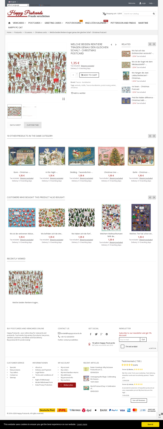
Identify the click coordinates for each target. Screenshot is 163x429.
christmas (74, 88)
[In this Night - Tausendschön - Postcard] (51, 156)
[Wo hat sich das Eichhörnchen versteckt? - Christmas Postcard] (126, 53)
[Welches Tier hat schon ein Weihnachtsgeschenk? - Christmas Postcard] (141, 217)
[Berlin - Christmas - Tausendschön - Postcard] (141, 156)
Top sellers (14, 372)
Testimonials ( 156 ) (131, 361)
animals (77, 85)
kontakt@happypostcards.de (71, 333)
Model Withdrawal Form (44, 382)
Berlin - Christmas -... (141, 172)
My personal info (66, 377)
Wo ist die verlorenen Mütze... (22, 233)
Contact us (14, 375)
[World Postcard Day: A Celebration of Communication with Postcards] (86, 388)
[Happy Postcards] (28, 14)
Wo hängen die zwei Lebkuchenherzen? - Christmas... (140, 75)
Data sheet (15, 125)
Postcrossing (74, 22)
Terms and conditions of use (42, 376)
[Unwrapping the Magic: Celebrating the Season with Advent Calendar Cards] (86, 378)
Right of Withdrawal (42, 380)
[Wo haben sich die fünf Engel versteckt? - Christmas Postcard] (81, 217)
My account (64, 367)
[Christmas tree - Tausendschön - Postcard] (111, 156)
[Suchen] (154, 13)
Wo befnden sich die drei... (51, 233)
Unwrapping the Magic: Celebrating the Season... (103, 378)
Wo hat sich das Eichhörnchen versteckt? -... (143, 51)
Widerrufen (68, 385)
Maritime (143, 23)
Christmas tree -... (111, 172)
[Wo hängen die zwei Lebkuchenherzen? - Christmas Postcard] (126, 76)
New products (15, 370)
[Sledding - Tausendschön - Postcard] (81, 156)
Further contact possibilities (68, 340)
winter (113, 85)
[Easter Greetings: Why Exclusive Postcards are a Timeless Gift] (86, 369)
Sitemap (13, 377)
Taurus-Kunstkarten (93, 85)
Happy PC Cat (15, 27)
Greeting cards (53, 23)
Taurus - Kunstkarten (83, 82)
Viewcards (18, 23)
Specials (13, 367)
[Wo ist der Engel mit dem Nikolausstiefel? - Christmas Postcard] (126, 64)
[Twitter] (96, 334)
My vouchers (65, 380)
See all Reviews (139, 400)
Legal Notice (39, 372)
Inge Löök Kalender (96, 22)
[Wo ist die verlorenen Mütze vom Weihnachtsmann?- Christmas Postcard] (22, 217)
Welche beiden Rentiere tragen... (25, 302)
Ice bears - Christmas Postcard (140, 87)
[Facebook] (91, 334)
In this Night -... (52, 172)
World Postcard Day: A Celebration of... (103, 387)
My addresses (65, 375)
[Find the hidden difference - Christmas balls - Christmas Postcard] (126, 100)
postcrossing (106, 85)
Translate (47, 5)
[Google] (101, 334)
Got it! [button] (150, 424)
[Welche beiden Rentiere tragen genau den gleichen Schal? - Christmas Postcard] (15, 111)
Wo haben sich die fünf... (82, 233)
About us (38, 367)
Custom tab (33, 125)
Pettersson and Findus (123, 23)
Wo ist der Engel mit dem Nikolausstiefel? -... (142, 63)
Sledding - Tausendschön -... (81, 172)
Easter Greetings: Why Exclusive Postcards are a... (101, 368)
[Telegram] (107, 334)
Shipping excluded (87, 66)
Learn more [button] (82, 424)
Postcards (34, 23)
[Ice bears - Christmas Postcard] (126, 89)
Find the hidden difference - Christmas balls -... (143, 98)
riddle (83, 85)
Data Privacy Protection (43, 385)
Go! (143, 339)
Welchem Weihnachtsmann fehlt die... (111, 235)
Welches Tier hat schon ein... (141, 233)
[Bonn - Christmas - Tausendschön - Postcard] (22, 156)
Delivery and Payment (43, 370)
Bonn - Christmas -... (22, 172)
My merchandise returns (69, 372)
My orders (64, 370)
